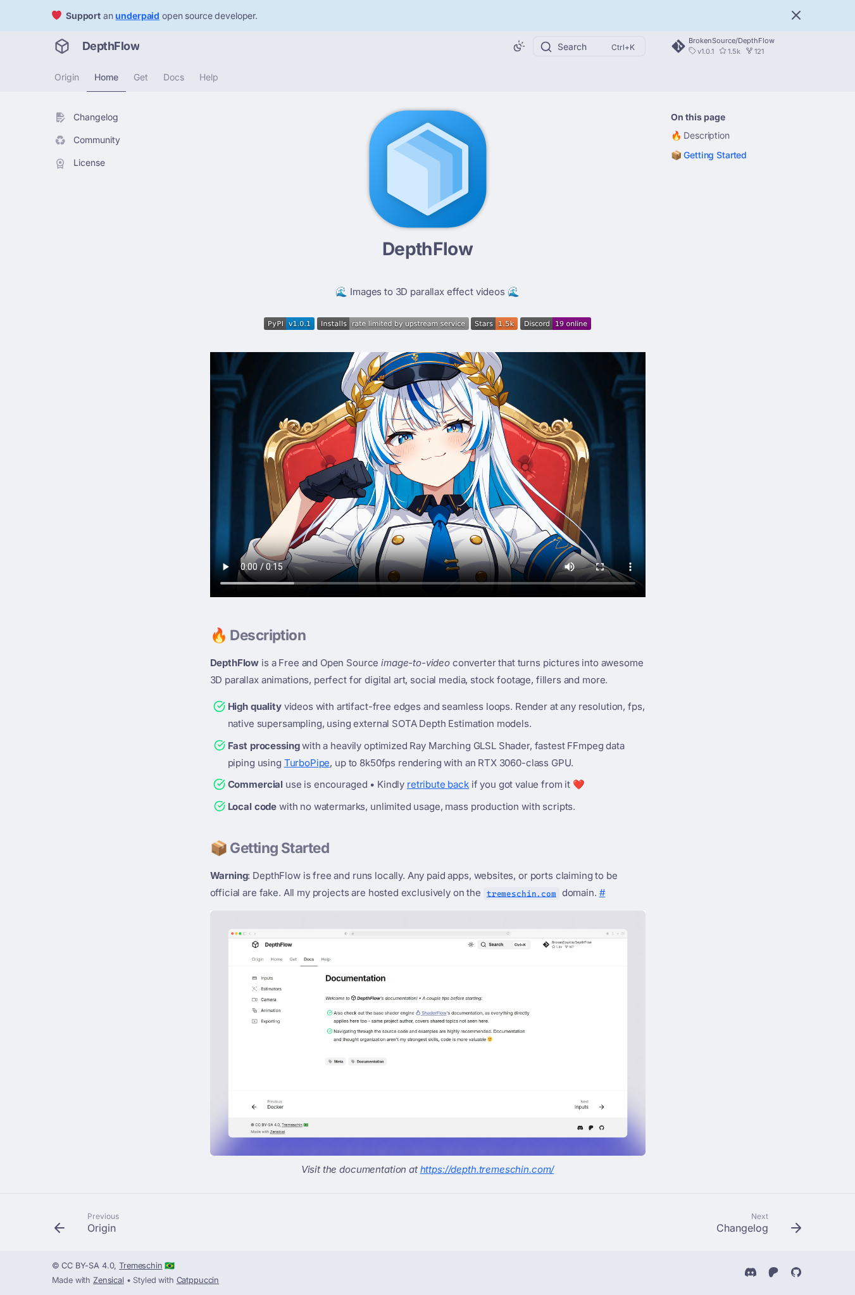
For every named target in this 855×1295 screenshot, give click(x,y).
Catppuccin (198, 1280)
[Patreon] (773, 1271)
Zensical (108, 1280)
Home (106, 77)
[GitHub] (796, 1271)
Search (572, 46)
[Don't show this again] (796, 15)
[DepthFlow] (62, 46)
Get (141, 77)
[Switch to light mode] (519, 46)
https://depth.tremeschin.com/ (487, 1169)
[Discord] (750, 1271)
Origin (66, 77)
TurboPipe (307, 763)
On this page (698, 116)
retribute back (438, 784)
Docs (173, 77)
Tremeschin (141, 1265)
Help (208, 77)
